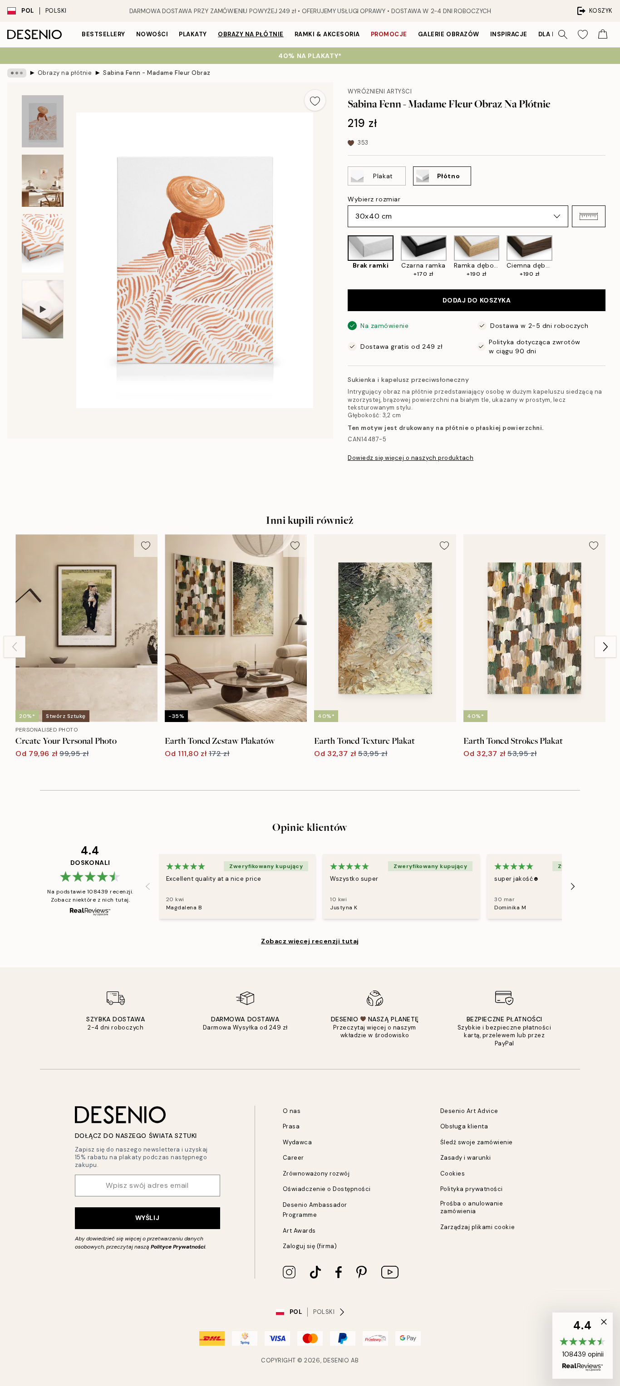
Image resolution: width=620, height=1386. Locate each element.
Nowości (152, 34)
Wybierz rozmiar (374, 199)
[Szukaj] (563, 34)
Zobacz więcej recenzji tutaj (310, 941)
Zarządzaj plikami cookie (477, 1227)
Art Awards (299, 1231)
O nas (292, 1111)
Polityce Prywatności (178, 1246)
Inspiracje (508, 34)
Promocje (389, 34)
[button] (588, 216)
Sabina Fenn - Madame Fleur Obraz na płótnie (157, 73)
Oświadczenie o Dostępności (327, 1189)
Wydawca (297, 1142)
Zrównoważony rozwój (316, 1173)
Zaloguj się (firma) (310, 1246)
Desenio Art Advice (469, 1111)
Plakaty (193, 34)
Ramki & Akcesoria (327, 34)
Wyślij (147, 1218)
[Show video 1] (43, 309)
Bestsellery (103, 34)
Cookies (452, 1173)
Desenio (336, 1360)
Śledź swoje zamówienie (476, 1142)
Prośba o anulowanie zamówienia (471, 1207)
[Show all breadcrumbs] (16, 73)
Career (293, 1158)
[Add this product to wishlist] (315, 100)
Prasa (291, 1126)
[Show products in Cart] (603, 34)
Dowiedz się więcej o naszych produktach (410, 458)
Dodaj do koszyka (477, 300)
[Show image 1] (43, 121)
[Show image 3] (43, 243)
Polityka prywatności (471, 1189)
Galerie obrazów (448, 34)
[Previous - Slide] (340, 256)
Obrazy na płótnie (251, 34)
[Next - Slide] (612, 256)
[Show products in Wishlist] (583, 34)
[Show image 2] (43, 181)
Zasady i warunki (465, 1158)
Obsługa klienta (464, 1126)
